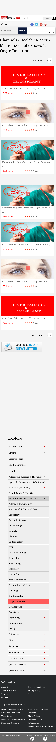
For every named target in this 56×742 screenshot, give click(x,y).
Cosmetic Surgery (17, 520)
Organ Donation (17, 601)
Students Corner (17, 652)
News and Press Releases (12, 709)
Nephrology (15, 574)
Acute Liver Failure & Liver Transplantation (24, 88)
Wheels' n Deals (16, 670)
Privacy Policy (34, 690)
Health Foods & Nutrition (21, 493)
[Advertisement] (28, 7)
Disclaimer (32, 693)
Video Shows (6, 716)
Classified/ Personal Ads (38, 719)
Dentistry (13, 530)
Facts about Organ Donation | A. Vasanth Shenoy (26, 244)
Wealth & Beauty (17, 664)
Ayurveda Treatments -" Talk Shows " (27, 482)
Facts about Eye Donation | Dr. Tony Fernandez (25, 125)
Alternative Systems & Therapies (25, 476)
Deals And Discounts (10, 723)
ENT (11, 547)
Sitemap (4, 697)
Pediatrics (14, 612)
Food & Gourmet (17, 464)
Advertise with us (8, 690)
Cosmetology (15, 525)
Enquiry (4, 693)
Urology (13, 628)
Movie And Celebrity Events (13, 719)
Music (12, 640)
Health (12, 470)
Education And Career (10, 712)
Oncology (13, 590)
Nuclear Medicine (17, 579)
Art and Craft (15, 446)
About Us (5, 687)
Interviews (14, 634)
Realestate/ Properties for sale (41, 726)
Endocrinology (16, 541)
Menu (51, 31)
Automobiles (33, 723)
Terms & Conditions (36, 687)
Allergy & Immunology (20, 503)
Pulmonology (15, 623)
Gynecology (14, 558)
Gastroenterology (17, 552)
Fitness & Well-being (19, 487)
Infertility (14, 568)
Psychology (14, 617)
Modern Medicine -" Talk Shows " (25, 498)
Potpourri (14, 646)
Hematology (15, 563)
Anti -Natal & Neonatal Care (23, 509)
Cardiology (14, 514)
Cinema (12, 452)
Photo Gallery (34, 716)
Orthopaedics (15, 606)
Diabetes (13, 536)
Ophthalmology (16, 595)
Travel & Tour (16, 658)
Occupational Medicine (20, 585)
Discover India (16, 458)
